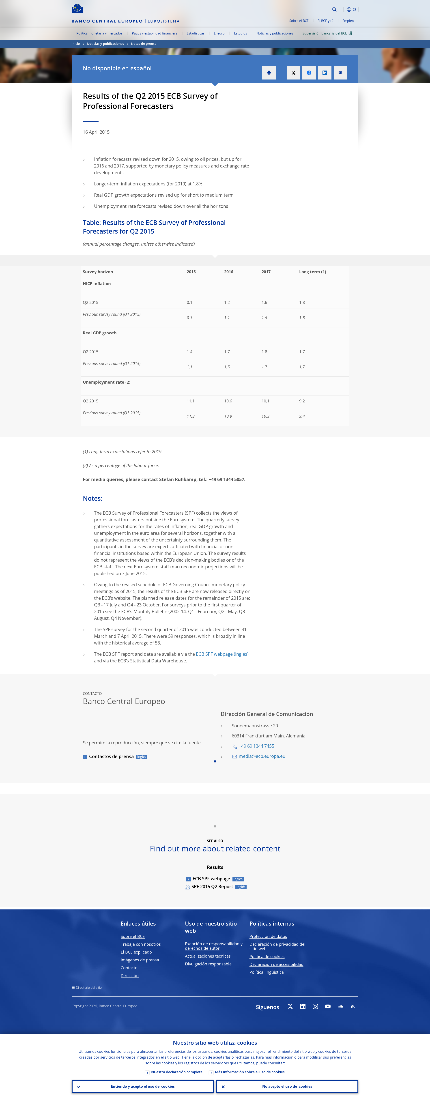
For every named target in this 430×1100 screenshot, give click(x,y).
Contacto (129, 968)
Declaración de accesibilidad (276, 965)
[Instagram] (315, 1006)
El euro (219, 33)
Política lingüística (266, 973)
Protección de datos (268, 937)
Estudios (240, 33)
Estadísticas (195, 33)
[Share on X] (293, 72)
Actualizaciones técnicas (208, 956)
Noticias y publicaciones (274, 33)
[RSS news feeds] (353, 1006)
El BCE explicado (136, 952)
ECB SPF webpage (214, 654)
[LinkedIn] (302, 1006)
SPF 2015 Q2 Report (212, 887)
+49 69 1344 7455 (256, 746)
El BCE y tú (325, 21)
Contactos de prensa (111, 757)
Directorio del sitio (89, 987)
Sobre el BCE (299, 21)
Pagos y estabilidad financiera (154, 33)
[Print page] (269, 72)
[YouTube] (327, 1006)
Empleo (348, 21)
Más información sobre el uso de (250, 1072)
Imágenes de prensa (140, 960)
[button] (342, 9)
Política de (267, 957)
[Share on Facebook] (309, 72)
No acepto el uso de (287, 1087)
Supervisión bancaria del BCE (325, 33)
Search (334, 9)
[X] (290, 1006)
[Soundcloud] (340, 1006)
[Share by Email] (340, 72)
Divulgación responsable (208, 964)
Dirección (130, 976)
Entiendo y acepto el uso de (143, 1087)
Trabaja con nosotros (141, 945)
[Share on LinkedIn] (324, 72)
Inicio (76, 43)
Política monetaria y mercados (99, 33)
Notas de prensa (143, 43)
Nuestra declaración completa (176, 1072)
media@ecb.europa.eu (262, 756)
